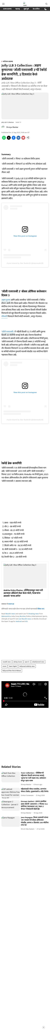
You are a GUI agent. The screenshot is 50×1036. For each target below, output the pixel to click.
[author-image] (3, 127)
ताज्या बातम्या (7, 9)
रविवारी (4, 316)
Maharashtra (6, 616)
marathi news (7, 662)
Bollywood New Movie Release (12, 670)
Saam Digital (13, 666)
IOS (26, 621)
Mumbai (22, 616)
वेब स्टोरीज (36, 9)
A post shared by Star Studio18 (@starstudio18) (25, 263)
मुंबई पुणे (26, 9)
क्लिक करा (41, 608)
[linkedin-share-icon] (18, 139)
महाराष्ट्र (17, 9)
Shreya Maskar (12, 127)
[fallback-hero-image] (10, 777)
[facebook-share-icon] (14, 139)
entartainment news (38, 662)
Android (19, 621)
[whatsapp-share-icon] (4, 139)
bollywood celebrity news (27, 666)
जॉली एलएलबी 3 (8, 332)
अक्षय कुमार (5, 300)
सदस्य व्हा (11, 604)
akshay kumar (17, 662)
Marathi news (10, 613)
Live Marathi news (25, 618)
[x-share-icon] (9, 139)
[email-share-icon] (23, 139)
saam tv (27, 662)
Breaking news (34, 613)
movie (4, 666)
